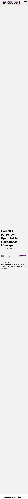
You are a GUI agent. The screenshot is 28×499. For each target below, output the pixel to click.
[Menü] (25, 2)
